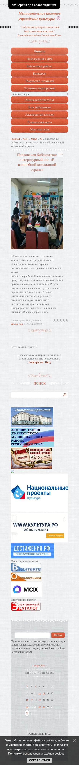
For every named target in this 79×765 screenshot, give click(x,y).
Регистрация (36, 362)
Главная (15, 139)
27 (44, 706)
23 (27, 706)
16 (27, 699)
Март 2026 (39, 665)
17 (31, 699)
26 (39, 706)
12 (39, 693)
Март (34, 139)
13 (44, 693)
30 (41, 139)
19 (39, 699)
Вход (48, 362)
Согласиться (39, 760)
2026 (25, 139)
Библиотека (17, 323)
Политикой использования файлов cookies (36, 753)
